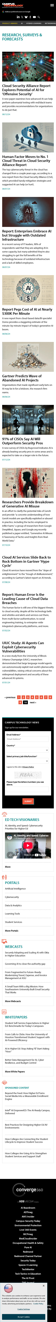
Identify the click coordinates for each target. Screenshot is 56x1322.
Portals (12, 882)
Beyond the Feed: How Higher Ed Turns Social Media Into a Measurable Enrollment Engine (26, 1096)
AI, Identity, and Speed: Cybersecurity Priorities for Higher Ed (24, 827)
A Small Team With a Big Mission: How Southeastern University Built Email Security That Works (27, 989)
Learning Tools (12, 913)
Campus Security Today (28, 1220)
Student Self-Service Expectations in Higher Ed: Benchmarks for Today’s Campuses (27, 1024)
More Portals (11, 930)
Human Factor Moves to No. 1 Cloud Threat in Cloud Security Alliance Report (26, 160)
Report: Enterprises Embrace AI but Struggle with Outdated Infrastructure (26, 235)
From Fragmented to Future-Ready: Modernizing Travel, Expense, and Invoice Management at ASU (26, 975)
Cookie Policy (38, 1303)
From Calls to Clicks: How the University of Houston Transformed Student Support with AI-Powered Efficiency (27, 1037)
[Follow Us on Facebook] (30, 17)
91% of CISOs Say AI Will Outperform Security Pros (22, 440)
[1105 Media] (28, 1201)
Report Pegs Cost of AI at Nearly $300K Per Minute (27, 311)
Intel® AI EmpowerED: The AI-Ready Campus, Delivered (27, 1112)
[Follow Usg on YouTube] (34, 17)
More (7, 866)
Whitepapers (16, 1017)
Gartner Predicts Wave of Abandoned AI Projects (22, 377)
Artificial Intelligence (15, 888)
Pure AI (28, 1247)
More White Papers (15, 1071)
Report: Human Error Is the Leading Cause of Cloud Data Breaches (25, 598)
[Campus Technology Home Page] (12, 5)
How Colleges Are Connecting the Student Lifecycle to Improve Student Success (26, 1140)
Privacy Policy (28, 767)
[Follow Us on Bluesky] (26, 17)
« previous (10, 697)
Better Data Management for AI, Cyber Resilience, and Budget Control (24, 1061)
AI (22, 23)
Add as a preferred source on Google (17, 12)
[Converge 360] (28, 1190)
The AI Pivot (28, 1278)
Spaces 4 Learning (28, 1264)
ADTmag (28, 1212)
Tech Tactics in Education (28, 1273)
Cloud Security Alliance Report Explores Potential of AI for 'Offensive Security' (26, 89)
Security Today (28, 1260)
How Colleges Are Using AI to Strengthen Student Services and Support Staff (26, 1155)
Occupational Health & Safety (28, 1242)
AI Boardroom (28, 1207)
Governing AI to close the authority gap (25, 963)
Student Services (13, 922)
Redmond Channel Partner (28, 1256)
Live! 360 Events (28, 1229)
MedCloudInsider (28, 1238)
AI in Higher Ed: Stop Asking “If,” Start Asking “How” (27, 1050)
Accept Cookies (24, 1317)
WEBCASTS (13, 946)
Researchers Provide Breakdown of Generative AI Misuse (27, 503)
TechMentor (28, 1269)
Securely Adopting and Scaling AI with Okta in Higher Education (27, 954)
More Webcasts (13, 1001)
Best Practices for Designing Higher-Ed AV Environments (26, 1126)
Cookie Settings (24, 1309)
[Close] (44, 1286)
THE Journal (28, 1282)
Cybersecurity (12, 897)
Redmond (28, 1251)
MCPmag (28, 1234)
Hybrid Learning (33, 23)
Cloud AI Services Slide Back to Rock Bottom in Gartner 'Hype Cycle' (26, 561)
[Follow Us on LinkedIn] (18, 16)
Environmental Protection (28, 1225)
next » (33, 702)
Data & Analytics (13, 905)
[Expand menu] (52, 6)
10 (25, 702)
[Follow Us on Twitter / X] (22, 17)
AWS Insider (28, 1216)
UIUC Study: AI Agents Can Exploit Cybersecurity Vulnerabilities (23, 646)
